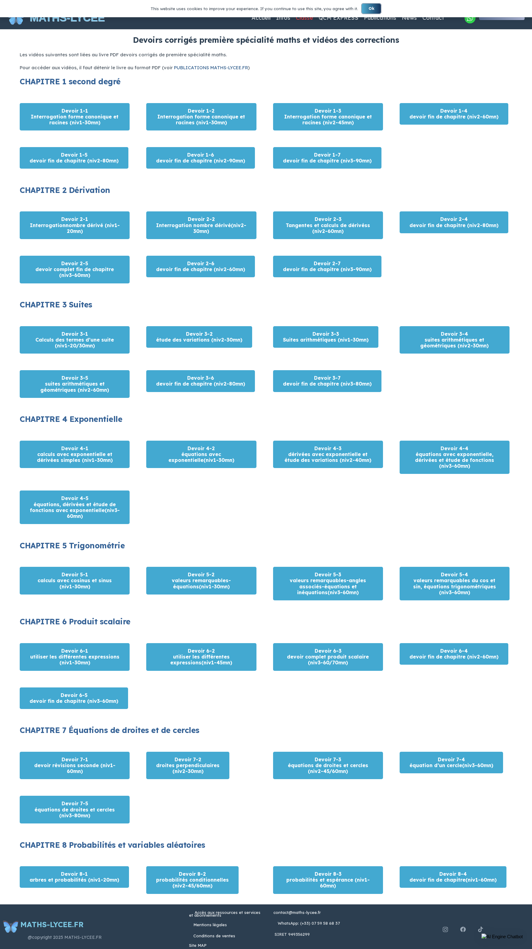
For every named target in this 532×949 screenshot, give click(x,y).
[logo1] (16, 18)
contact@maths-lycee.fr (296, 912)
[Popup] (470, 18)
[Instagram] (445, 930)
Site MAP (198, 945)
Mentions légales (210, 924)
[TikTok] (480, 929)
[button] (502, 937)
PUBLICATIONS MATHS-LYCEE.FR (211, 67)
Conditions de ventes (214, 935)
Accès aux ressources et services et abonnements (224, 914)
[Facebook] (463, 929)
